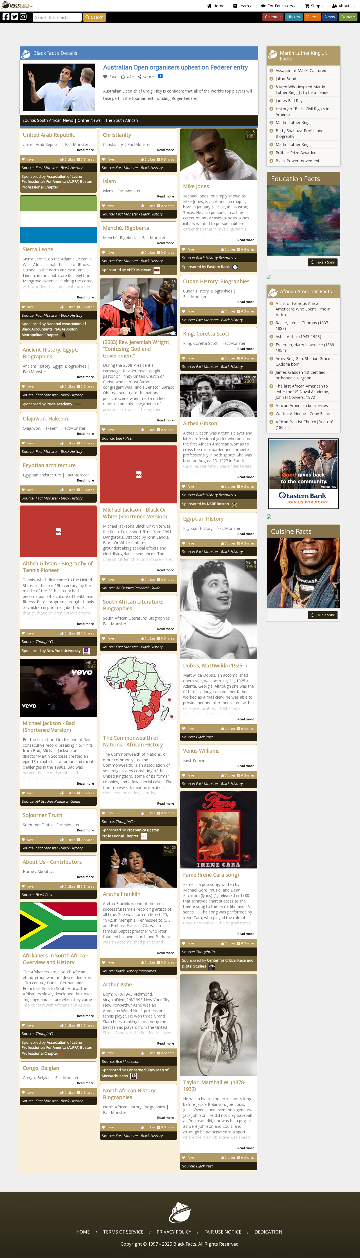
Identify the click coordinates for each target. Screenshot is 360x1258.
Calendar (273, 16)
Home (218, 5)
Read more (85, 150)
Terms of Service (123, 1232)
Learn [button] (243, 5)
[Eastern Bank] (304, 473)
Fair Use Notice (222, 1232)
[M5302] (304, 277)
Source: (52, 167)
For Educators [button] (280, 5)
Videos (312, 16)
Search (97, 17)
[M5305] (304, 516)
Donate (348, 16)
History (293, 16)
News (330, 16)
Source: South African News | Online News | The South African (80, 120)
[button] (28, 1251)
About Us (347, 5)
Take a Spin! (325, 262)
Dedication (268, 1232)
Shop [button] (315, 5)
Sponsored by (57, 182)
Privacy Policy (174, 1232)
